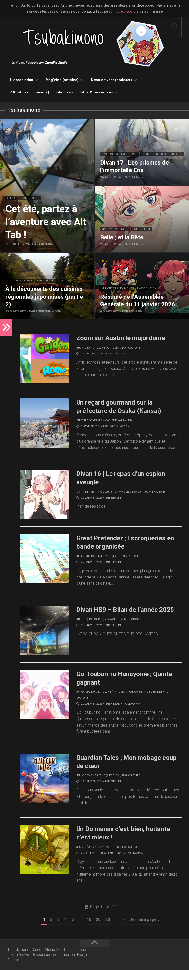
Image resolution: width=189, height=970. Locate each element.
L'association (146, 288)
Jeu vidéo (83, 347)
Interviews (64, 92)
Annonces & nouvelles (117, 288)
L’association (21, 80)
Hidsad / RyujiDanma (125, 703)
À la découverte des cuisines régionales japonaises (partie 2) (44, 259)
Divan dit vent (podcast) (111, 80)
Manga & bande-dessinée (145, 691)
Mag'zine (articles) (115, 229)
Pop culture (141, 229)
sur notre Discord (122, 11)
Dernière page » (144, 919)
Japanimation (86, 556)
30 (107, 919)
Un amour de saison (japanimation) (139, 491)
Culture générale (20, 280)
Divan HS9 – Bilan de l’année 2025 (125, 609)
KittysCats (117, 353)
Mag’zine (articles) (62, 80)
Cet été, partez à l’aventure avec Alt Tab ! (35, 121)
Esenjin (115, 497)
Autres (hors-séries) (90, 619)
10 (89, 919)
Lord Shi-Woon (119, 426)
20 (98, 919)
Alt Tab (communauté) (29, 92)
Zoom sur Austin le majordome (120, 338)
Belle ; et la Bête (109, 189)
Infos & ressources (96, 92)
